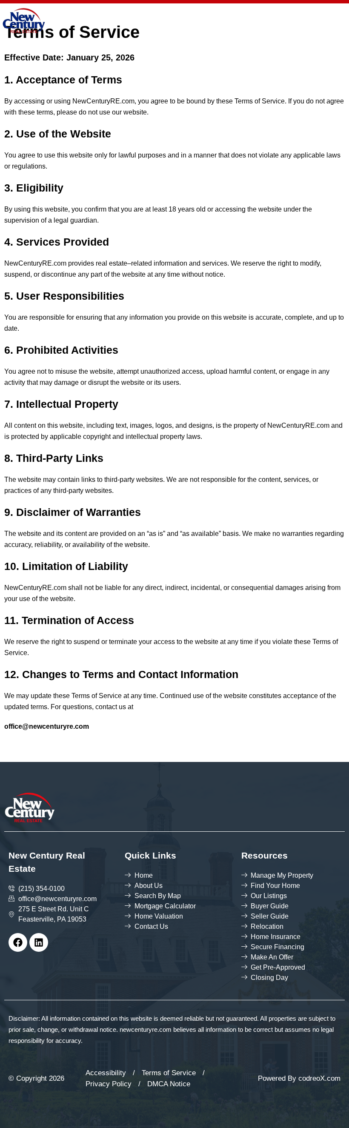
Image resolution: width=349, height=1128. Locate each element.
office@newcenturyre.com (46, 726)
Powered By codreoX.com (299, 1078)
